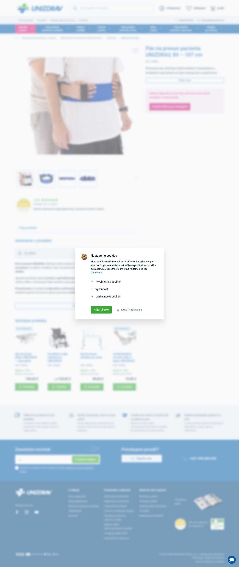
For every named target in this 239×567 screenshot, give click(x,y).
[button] (232, 560)
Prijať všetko (101, 309)
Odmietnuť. (97, 272)
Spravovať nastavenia (129, 309)
